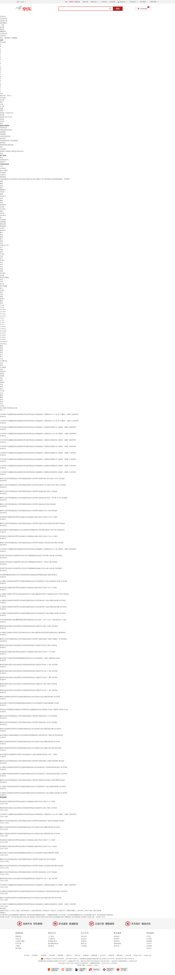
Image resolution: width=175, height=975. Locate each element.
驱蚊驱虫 (3, 190)
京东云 (96, 965)
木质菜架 (83, 917)
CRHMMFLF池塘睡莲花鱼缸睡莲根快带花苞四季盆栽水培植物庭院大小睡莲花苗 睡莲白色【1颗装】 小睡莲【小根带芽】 (38, 459)
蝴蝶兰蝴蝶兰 (71, 910)
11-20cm (3, 337)
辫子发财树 (3, 286)
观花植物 (3, 226)
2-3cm (2, 324)
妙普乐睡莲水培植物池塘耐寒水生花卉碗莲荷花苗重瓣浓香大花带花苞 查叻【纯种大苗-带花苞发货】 (32, 735)
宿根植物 (3, 222)
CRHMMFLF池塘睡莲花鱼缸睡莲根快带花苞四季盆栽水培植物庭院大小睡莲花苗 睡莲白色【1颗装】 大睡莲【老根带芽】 (38, 427)
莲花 (1, 292)
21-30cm (3, 335)
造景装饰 (3, 172)
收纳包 (2, 27)
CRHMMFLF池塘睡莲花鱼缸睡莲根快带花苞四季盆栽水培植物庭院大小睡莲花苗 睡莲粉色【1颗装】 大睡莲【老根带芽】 (38, 440)
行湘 (1, 104)
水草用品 (3, 168)
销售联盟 (94, 955)
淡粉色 (2, 374)
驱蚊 (1, 200)
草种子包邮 (88, 910)
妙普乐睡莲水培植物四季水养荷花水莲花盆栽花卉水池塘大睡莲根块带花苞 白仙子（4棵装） (29, 754)
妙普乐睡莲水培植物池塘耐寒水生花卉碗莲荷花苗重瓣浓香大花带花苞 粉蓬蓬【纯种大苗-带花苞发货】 (32, 530)
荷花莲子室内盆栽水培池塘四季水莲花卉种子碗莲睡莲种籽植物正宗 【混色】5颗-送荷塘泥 (28, 562)
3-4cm (2, 305)
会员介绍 (18, 939)
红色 (1, 384)
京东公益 (128, 955)
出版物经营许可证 (73, 961)
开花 (1, 403)
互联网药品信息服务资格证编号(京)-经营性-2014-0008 (96, 959)
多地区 (2, 260)
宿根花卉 (3, 371)
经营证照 (114, 963)
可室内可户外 (4, 245)
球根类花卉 (3, 128)
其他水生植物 (4, 277)
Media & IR (147, 955)
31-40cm (3, 333)
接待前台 (3, 230)
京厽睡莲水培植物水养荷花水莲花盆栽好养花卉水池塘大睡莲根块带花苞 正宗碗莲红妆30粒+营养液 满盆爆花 (34, 594)
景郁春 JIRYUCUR (6, 117)
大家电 (17, 946)
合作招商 (52, 955)
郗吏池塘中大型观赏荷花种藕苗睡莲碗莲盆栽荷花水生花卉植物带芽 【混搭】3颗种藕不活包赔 (30, 658)
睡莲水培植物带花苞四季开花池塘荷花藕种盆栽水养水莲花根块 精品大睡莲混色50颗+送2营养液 (30, 729)
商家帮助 (60, 955)
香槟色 (2, 382)
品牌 (46, 917)
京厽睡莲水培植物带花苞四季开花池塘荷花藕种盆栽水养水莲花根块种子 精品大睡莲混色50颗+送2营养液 (33, 607)
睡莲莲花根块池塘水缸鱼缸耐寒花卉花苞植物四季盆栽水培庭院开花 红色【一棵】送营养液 (29, 690)
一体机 (2, 25)
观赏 (1, 187)
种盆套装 (46, 910)
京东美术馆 (3, 33)
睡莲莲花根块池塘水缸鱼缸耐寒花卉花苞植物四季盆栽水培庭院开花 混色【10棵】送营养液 (29, 626)
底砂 (1, 211)
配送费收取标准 (53, 943)
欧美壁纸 (77, 917)
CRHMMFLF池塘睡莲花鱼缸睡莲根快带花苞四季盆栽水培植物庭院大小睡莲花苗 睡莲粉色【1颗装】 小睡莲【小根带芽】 (38, 466)
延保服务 (149, 941)
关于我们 (27, 955)
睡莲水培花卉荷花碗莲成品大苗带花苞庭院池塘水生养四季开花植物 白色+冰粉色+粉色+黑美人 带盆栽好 (33, 485)
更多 (1, 123)
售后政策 (116, 936)
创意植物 (3, 134)
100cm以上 (3, 344)
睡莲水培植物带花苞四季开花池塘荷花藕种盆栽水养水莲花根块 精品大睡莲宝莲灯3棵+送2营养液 (30, 748)
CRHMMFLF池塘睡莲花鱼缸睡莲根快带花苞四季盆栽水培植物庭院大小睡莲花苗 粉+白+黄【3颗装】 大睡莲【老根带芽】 (38, 549)
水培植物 (3, 220)
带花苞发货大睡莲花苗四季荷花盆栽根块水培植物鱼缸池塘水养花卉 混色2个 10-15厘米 (27, 652)
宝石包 (12, 910)
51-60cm (3, 326)
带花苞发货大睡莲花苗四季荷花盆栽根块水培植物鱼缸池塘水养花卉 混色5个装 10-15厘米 (28, 587)
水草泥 (2, 228)
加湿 (1, 185)
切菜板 (2, 917)
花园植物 (7, 38)
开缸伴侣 (3, 215)
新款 (24, 917)
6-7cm (2, 320)
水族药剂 (3, 175)
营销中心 (69, 955)
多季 (1, 348)
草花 (1, 365)
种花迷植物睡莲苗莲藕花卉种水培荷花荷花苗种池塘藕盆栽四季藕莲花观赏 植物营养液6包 (28, 575)
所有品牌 (3, 42)
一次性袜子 (98, 917)
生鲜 (72, 917)
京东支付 (89, 965)
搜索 (118, 9)
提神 (1, 181)
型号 (103, 917)
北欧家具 (32, 917)
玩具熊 (50, 917)
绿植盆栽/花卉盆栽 (6, 130)
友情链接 (86, 955)
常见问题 (18, 943)
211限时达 (51, 939)
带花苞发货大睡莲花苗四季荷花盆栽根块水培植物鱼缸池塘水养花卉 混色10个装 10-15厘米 (29, 536)
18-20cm (3, 309)
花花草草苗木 (25, 910)
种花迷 (2, 115)
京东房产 (7, 917)
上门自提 (51, 936)
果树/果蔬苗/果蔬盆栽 (7, 145)
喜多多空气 (61, 910)
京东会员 (104, 2)
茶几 (1, 247)
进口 (1, 354)
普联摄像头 (3, 23)
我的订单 (85, 2)
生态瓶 (2, 275)
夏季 (1, 301)
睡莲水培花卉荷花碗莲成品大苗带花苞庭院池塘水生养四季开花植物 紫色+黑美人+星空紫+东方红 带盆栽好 (34, 498)
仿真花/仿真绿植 (5, 136)
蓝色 (1, 380)
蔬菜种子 (3, 162)
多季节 (2, 299)
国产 (1, 356)
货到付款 (84, 936)
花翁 (1, 93)
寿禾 (1, 102)
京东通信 (149, 946)
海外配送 (51, 946)
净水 (1, 198)
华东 (1, 267)
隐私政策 (119, 955)
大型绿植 (3, 149)
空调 (92, 917)
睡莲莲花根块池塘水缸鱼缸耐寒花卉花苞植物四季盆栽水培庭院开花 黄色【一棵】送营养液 (29, 664)
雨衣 (69, 917)
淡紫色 (2, 376)
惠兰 (1, 288)
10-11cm (3, 314)
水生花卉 (3, 209)
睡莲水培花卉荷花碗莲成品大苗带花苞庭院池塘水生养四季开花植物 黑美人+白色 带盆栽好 (28, 716)
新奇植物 (3, 205)
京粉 (27, 917)
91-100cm (3, 331)
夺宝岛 (148, 936)
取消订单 (116, 946)
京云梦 (2, 106)
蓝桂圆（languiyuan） (7, 113)
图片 (21, 917)
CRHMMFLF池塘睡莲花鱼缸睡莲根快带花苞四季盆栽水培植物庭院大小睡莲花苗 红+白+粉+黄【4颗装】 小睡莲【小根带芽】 (39, 421)
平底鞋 (89, 917)
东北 (1, 258)
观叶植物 (3, 224)
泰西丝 (2, 119)
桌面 (1, 252)
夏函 (17, 910)
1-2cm (2, 322)
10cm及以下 (4, 341)
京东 (31, 9)
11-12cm (3, 316)
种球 (1, 158)
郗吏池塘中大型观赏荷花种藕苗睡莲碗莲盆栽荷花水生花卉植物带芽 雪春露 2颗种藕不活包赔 (29, 703)
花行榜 (2, 100)
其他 (1, 202)
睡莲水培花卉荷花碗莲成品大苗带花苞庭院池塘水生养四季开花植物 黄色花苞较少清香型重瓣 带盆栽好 (32, 780)
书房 (1, 243)
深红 (1, 378)
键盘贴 (2, 29)
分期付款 (84, 941)
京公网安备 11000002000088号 (53, 959)
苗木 (1, 147)
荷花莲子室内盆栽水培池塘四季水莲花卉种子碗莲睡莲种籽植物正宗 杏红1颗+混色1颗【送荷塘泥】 (31, 568)
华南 (1, 269)
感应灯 (62, 917)
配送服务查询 (52, 941)
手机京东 (122, 2)
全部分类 (3, 16)
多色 (1, 389)
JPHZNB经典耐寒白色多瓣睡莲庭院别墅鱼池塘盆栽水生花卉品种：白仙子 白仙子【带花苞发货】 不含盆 (33, 620)
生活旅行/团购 (19, 941)
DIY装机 (149, 939)
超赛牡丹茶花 (4, 910)
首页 (1, 38)
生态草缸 (3, 273)
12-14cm (3, 312)
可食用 (2, 192)
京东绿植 (3, 98)
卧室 (1, 241)
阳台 (1, 235)
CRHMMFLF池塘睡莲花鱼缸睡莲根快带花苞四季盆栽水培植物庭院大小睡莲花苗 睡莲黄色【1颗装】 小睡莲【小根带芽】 (38, 472)
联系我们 (35, 955)
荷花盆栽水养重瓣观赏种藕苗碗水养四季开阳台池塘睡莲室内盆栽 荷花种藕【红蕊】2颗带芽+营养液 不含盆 (34, 709)
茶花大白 (53, 910)
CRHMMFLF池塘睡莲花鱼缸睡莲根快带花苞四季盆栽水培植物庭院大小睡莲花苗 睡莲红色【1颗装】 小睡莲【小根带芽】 (38, 453)
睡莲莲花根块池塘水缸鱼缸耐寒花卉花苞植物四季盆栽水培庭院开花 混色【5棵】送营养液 (28, 645)
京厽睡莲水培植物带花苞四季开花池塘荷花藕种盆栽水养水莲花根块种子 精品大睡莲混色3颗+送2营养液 (33, 600)
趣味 (1, 183)
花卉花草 (80, 910)
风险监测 (111, 955)
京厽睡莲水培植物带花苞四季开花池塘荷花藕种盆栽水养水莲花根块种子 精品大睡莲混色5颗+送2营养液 (33, 786)
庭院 (1, 237)
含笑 (1, 294)
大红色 (2, 391)
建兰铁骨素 (97, 910)
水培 (1, 363)
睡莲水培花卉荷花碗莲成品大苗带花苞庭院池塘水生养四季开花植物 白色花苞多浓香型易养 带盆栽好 (32, 543)
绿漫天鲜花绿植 (36, 910)
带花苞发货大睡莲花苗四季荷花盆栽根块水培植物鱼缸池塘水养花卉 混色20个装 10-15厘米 (29, 517)
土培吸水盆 (3, 361)
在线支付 (84, 939)
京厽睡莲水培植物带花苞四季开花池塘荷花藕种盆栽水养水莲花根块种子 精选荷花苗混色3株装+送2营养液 (33, 767)
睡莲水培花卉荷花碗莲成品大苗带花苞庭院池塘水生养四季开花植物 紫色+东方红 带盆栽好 (28, 722)
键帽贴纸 (3, 31)
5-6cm (2, 307)
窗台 (1, 232)
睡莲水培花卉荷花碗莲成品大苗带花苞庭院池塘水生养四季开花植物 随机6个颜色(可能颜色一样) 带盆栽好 (33, 639)
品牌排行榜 (3, 21)
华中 (1, 264)
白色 (1, 393)
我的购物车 (144, 9)
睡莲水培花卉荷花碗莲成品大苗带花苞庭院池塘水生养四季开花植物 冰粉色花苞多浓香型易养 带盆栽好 (32, 523)
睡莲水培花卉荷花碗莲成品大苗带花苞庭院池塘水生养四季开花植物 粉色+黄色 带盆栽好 (28, 504)
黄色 (1, 395)
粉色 (1, 386)
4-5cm (2, 318)
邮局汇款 (84, 943)
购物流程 (18, 936)
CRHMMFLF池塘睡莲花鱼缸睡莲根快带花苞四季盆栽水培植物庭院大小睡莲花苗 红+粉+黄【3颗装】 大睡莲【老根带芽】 (38, 433)
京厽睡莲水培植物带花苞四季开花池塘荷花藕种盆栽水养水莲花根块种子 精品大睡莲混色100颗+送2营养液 (33, 581)
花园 (1, 249)
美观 (1, 194)
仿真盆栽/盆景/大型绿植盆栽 (9, 140)
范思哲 (42, 917)
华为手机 (13, 917)
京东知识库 (3, 18)
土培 (1, 359)
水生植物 (3, 367)
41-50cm (3, 339)
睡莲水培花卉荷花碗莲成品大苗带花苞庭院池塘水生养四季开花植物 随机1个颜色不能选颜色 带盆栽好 (32, 761)
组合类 (2, 284)
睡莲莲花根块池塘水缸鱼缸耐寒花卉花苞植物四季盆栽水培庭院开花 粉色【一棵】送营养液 (29, 677)
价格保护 (116, 939)
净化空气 (3, 196)
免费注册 (77, 2)
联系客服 (18, 948)
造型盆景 (3, 138)
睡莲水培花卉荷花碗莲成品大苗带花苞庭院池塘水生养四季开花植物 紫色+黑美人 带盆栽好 (28, 491)
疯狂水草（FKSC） (6, 95)
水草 (1, 166)
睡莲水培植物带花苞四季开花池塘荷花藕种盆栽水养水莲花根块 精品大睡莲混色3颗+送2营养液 (30, 697)
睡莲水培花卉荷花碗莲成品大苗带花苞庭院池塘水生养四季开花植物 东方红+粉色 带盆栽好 (28, 510)
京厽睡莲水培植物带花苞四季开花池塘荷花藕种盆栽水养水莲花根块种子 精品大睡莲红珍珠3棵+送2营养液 (33, 793)
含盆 (1, 256)
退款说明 (116, 941)
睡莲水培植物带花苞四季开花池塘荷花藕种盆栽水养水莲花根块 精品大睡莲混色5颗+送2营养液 (30, 741)
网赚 (66, 917)
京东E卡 (149, 943)
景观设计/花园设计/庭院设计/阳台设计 (12, 151)
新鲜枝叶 (3, 143)
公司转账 (84, 946)
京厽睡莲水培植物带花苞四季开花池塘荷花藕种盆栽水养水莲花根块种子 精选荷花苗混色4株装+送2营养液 (33, 774)
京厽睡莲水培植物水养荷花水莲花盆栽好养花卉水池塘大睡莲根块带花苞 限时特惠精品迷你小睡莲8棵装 (32, 632)
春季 (1, 297)
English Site (137, 955)
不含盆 (2, 254)
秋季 (1, 303)
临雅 (1, 108)
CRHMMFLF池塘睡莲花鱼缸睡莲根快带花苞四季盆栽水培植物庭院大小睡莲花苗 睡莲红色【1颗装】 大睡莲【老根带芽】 (38, 446)
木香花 (2, 290)
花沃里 (2, 121)
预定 (18, 917)
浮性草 (2, 213)
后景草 (2, 207)
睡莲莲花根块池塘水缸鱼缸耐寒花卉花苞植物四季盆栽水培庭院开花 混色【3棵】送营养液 (28, 684)
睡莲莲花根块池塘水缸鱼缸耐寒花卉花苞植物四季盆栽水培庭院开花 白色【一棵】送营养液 (29, 671)
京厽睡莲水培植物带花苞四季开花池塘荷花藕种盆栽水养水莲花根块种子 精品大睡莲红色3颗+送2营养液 (33, 613)
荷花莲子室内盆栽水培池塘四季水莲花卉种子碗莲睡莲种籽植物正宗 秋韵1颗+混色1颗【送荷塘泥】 (31, 555)
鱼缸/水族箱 (4, 170)
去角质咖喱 (56, 917)
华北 (1, 262)
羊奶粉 (38, 917)
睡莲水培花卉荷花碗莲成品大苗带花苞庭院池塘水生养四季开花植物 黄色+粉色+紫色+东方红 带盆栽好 (32, 478)
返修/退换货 (117, 943)
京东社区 (103, 955)
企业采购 (112, 2)
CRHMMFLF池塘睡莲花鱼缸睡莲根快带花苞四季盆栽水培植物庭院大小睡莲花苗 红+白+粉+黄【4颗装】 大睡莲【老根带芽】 (39, 414)
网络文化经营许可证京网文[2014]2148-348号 (95, 961)
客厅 (1, 239)
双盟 (1, 110)
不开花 (2, 406)
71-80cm (3, 329)
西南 (1, 271)
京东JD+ (149, 948)
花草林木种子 (4, 160)
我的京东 (94, 2)
